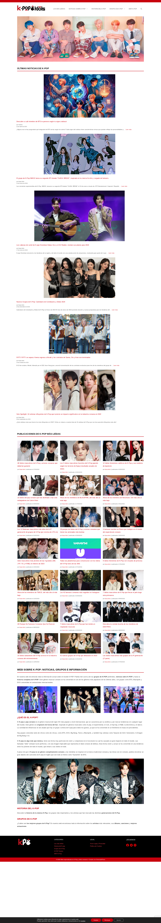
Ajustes (119, 920)
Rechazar (107, 920)
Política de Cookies (96, 846)
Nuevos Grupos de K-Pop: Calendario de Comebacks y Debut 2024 (40, 302)
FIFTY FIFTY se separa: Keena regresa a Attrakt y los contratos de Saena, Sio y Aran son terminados (53, 357)
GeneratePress (100, 859)
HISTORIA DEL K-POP (28, 808)
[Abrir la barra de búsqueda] (141, 9)
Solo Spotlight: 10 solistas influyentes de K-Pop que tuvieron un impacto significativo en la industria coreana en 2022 (58, 414)
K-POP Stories (58, 851)
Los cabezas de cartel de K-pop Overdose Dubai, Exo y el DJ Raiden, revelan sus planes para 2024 (52, 245)
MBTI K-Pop (133, 9)
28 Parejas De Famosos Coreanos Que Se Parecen (36, 624)
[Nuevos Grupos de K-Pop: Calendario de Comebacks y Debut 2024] (79, 278)
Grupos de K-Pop (116, 9)
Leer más (129, 129)
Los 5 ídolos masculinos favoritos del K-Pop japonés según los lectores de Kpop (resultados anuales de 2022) (79, 466)
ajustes (83, 921)
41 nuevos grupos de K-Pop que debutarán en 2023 (78, 655)
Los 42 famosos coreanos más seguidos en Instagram (79, 592)
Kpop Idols (22, 469)
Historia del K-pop (98, 9)
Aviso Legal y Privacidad (97, 843)
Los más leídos (59, 9)
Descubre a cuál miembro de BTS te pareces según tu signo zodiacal (41, 121)
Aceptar (96, 920)
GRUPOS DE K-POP (27, 819)
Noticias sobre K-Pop (77, 9)
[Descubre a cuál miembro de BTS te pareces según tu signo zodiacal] (79, 96)
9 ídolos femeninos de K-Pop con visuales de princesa (122, 561)
